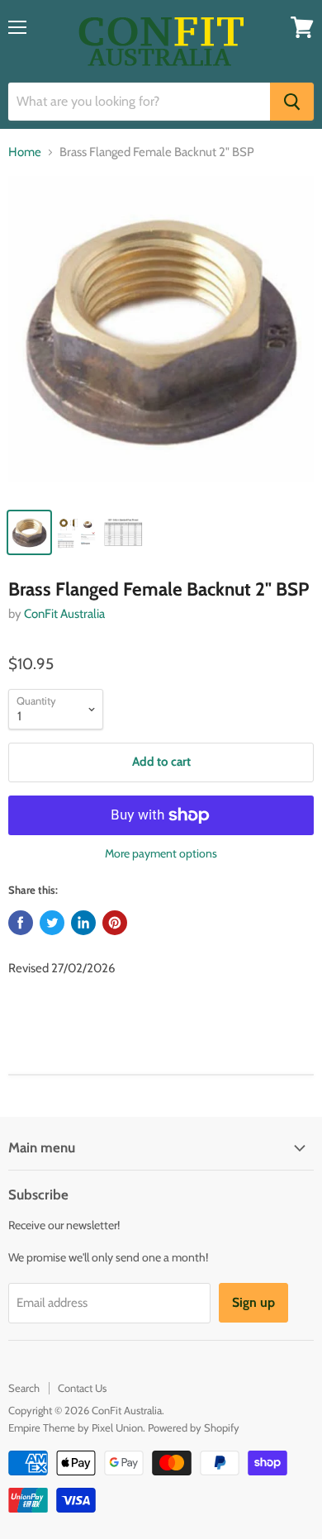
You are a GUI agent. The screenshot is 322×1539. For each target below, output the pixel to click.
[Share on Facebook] (20, 922)
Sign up (253, 1302)
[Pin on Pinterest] (114, 922)
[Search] (292, 102)
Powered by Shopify (193, 1427)
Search (24, 1387)
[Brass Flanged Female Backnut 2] (161, 337)
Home (24, 152)
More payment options (161, 853)
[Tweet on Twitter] (52, 922)
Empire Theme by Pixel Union (75, 1427)
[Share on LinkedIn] (83, 922)
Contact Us (82, 1387)
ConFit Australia (64, 613)
